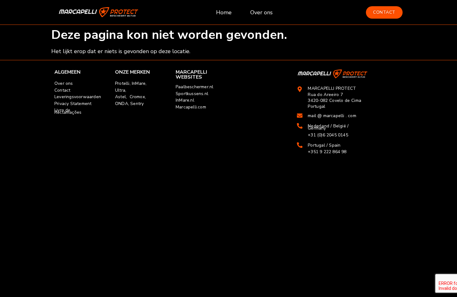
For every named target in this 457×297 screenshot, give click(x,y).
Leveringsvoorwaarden (77, 97)
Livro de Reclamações (67, 111)
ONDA (121, 104)
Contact (62, 90)
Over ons (261, 12)
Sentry (137, 104)
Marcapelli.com (191, 107)
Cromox (137, 97)
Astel (120, 97)
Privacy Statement (72, 104)
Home (224, 12)
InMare (138, 83)
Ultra (120, 90)
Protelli (122, 83)
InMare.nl (185, 100)
